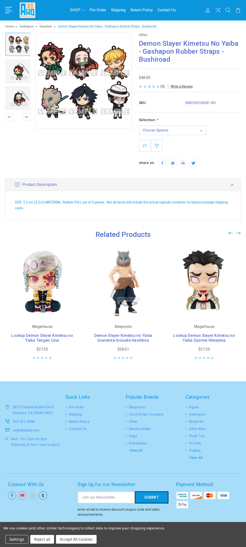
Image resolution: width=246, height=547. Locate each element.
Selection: (149, 120)
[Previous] (9, 117)
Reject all (42, 539)
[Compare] (218, 13)
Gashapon (197, 414)
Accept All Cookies (76, 539)
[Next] (26, 117)
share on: (147, 163)
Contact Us (167, 10)
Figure (194, 407)
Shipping (118, 10)
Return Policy (141, 10)
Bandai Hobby (140, 429)
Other (133, 421)
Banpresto (137, 407)
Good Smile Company (146, 414)
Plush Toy (196, 436)
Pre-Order (97, 10)
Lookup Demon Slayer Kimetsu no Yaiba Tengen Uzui (42, 338)
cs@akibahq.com (26, 430)
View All (135, 450)
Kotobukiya (138, 443)
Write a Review (182, 86)
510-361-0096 (23, 421)
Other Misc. (198, 429)
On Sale (195, 443)
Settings (16, 539)
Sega (133, 436)
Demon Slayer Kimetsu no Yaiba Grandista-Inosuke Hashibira (123, 338)
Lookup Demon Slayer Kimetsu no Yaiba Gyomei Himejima (204, 338)
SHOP (75, 10)
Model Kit (196, 421)
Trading (195, 450)
